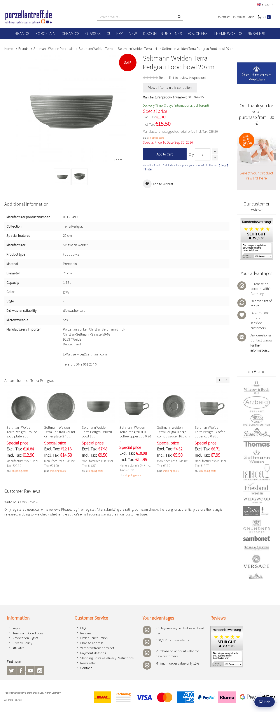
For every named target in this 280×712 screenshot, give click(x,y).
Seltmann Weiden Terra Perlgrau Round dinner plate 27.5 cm (59, 431)
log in (76, 509)
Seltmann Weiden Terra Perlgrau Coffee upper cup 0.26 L (210, 431)
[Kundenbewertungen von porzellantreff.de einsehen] (226, 628)
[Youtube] (30, 670)
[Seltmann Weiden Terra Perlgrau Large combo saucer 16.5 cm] (173, 406)
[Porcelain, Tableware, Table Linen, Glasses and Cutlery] (28, 17)
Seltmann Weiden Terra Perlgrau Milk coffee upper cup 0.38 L (135, 434)
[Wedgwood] (256, 500)
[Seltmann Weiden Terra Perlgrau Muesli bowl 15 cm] (98, 406)
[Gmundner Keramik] (256, 526)
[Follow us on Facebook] (21, 670)
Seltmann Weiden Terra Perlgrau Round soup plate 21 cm (22, 431)
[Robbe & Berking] (256, 548)
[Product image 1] (62, 177)
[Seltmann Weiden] (256, 456)
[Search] (179, 17)
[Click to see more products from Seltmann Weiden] (256, 73)
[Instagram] (39, 670)
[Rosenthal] (256, 433)
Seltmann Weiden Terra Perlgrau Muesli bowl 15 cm (97, 431)
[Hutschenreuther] (256, 420)
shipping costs (156, 137)
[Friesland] (256, 488)
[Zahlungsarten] (184, 697)
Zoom (118, 160)
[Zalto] (256, 511)
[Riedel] (256, 472)
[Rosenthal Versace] (256, 566)
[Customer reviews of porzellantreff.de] (256, 220)
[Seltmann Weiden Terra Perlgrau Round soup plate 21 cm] (23, 406)
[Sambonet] (256, 538)
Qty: (191, 154)
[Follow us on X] (11, 670)
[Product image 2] (79, 177)
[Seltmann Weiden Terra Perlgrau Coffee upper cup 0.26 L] (211, 406)
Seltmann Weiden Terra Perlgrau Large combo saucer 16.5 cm (173, 431)
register (90, 509)
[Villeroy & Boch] (256, 387)
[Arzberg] (256, 404)
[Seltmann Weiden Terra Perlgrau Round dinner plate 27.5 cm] (60, 406)
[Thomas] (256, 444)
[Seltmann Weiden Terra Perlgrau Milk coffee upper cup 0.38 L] (136, 406)
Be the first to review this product (182, 77)
